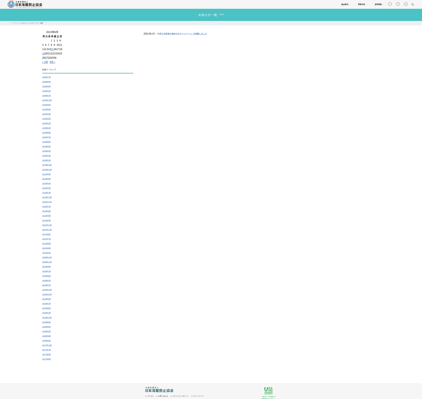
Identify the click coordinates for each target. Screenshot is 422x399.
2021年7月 (46, 239)
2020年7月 (46, 271)
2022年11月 (47, 202)
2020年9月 (46, 266)
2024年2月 (46, 155)
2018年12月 (47, 317)
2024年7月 (46, 137)
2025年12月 (47, 100)
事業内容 (361, 4)
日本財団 (191, 387)
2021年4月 (46, 248)
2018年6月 (46, 326)
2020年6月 (46, 276)
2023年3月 (46, 183)
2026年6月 (46, 81)
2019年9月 (46, 299)
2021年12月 (47, 225)
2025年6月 (46, 109)
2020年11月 (47, 262)
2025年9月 (46, 104)
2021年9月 (46, 234)
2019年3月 (46, 312)
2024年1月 (46, 160)
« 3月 (45, 62)
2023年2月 (46, 188)
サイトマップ (198, 396)
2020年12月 (47, 257)
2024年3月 (46, 151)
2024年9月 (46, 132)
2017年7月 (46, 349)
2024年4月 (46, 146)
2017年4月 (46, 359)
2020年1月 (46, 285)
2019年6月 (46, 308)
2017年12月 (47, 345)
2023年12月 (47, 165)
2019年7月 (46, 303)
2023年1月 (46, 192)
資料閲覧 (378, 4)
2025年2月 (46, 123)
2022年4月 (46, 215)
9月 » (52, 62)
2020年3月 (46, 280)
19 (43, 53)
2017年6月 (46, 354)
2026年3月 (46, 91)
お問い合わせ (163, 396)
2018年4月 (46, 336)
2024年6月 (46, 141)
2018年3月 (46, 340)
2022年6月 (46, 211)
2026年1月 (46, 95)
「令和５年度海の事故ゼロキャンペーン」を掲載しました (181, 33)
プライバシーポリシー (181, 396)
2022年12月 (47, 197)
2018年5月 (46, 331)
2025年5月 (46, 114)
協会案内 (344, 4)
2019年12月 (47, 289)
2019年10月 (47, 294)
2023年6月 (46, 178)
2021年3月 (46, 252)
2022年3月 (46, 220)
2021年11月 (47, 229)
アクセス (150, 396)
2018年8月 (46, 322)
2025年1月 (46, 128)
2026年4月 (46, 86)
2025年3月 (46, 118)
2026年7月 (46, 77)
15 (52, 49)
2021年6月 (46, 243)
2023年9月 (46, 174)
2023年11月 (47, 169)
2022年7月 (46, 206)
